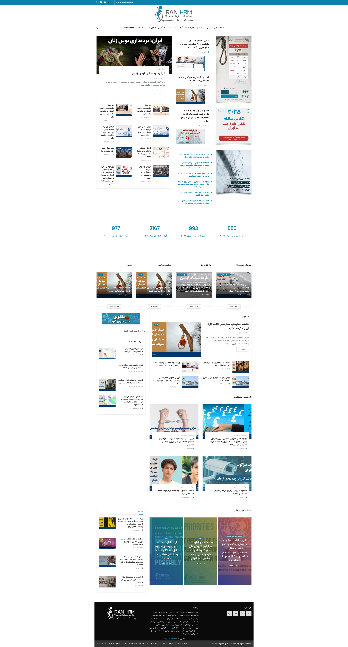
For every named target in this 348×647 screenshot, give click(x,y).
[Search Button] (98, 28)
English (129, 27)
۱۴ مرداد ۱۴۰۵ (145, 182)
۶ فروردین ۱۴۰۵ (243, 295)
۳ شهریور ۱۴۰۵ (203, 126)
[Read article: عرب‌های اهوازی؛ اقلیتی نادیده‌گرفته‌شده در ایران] (107, 353)
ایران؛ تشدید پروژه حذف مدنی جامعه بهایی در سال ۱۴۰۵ (131, 366)
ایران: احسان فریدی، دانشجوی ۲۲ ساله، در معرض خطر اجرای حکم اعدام (194, 44)
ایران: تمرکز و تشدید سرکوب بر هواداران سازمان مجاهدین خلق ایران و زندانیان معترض (176, 441)
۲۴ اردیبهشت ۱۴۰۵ (135, 386)
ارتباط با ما (142, 27)
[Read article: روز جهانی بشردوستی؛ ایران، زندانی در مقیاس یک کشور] (161, 110)
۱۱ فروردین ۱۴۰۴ (234, 566)
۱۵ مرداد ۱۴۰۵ (108, 155)
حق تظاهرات (182, 275)
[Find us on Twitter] (242, 613)
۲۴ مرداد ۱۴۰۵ (174, 369)
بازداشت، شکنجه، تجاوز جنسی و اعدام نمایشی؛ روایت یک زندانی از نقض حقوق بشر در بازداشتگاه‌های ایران (130, 522)
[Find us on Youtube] (235, 613)
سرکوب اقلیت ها (223, 275)
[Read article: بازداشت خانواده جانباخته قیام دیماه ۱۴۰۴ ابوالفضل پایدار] (174, 473)
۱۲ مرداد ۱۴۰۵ (224, 384)
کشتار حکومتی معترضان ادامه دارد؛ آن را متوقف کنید (194, 79)
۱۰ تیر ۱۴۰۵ (137, 568)
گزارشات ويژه (161, 69)
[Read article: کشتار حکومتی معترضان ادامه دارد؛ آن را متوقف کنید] (190, 96)
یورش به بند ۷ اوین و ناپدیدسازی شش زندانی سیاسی (216, 379)
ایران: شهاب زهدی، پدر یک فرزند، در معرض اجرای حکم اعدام (166, 364)
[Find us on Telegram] (229, 613)
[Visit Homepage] (174, 14)
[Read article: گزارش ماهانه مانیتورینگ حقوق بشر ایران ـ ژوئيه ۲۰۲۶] (161, 152)
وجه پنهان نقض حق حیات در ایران (107, 150)
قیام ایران (110, 643)
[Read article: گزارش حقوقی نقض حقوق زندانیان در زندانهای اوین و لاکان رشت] (190, 382)
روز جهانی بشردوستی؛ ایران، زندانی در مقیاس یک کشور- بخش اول (107, 111)
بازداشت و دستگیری (240, 435)
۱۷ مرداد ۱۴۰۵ (145, 160)
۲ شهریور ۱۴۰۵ (159, 78)
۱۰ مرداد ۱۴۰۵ (174, 387)
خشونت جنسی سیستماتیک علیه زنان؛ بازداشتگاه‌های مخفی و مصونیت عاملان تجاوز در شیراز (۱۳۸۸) (130, 561)
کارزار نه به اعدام (122, 643)
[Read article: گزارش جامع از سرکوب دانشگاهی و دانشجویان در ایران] (161, 171)
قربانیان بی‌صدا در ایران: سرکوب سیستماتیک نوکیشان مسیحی (130, 381)
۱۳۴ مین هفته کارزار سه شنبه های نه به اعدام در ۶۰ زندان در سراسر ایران (193, 202)
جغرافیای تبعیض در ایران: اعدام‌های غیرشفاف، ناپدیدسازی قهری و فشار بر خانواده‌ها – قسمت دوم (130, 400)
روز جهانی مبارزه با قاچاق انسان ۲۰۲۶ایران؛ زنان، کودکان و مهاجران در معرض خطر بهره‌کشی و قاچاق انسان (107, 175)
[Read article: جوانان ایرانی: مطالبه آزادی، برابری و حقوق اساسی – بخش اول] (124, 131)
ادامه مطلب (158, 91)
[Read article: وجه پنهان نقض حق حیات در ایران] (124, 152)
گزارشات (179, 27)
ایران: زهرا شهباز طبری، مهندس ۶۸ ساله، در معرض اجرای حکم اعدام (193, 175)
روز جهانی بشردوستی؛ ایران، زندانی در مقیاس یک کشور (143, 109)
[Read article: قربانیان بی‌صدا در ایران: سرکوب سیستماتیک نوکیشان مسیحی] (107, 385)
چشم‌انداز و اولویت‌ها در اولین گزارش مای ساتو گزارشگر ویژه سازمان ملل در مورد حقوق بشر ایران (200, 551)
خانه (185, 643)
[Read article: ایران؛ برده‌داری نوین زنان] (134, 55)
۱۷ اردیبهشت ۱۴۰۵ (135, 408)
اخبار (209, 27)
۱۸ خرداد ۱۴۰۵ (240, 497)
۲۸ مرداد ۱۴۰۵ (145, 117)
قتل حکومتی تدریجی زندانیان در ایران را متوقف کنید (217, 364)
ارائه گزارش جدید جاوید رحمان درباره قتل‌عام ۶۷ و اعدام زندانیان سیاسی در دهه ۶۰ (166, 551)
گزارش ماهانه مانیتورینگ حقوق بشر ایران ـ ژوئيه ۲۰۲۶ (144, 152)
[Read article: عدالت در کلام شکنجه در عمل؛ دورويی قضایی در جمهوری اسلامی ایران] (107, 543)
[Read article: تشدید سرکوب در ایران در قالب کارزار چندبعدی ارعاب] (227, 473)
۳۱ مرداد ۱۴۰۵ (224, 369)
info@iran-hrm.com (170, 639)
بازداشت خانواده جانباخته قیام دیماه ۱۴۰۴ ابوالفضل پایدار (176, 492)
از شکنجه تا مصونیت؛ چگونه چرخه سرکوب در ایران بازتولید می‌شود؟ (131, 580)
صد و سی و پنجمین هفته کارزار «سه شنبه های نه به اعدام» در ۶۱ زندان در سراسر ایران (195, 116)
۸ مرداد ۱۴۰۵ (137, 548)
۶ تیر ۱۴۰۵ (137, 586)
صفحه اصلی (220, 27)
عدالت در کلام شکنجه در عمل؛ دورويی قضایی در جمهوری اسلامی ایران (131, 542)
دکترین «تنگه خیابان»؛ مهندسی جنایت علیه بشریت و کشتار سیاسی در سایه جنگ (234, 288)
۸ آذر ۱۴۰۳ (205, 295)
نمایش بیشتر (114, 306)
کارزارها (190, 27)
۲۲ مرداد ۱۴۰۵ (145, 139)
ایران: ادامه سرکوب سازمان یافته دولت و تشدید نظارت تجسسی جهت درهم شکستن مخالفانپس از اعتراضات (234, 551)
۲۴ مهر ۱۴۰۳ (200, 564)
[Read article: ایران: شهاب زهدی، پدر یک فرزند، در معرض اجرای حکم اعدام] (190, 367)
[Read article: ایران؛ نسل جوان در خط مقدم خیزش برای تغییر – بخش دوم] (161, 131)
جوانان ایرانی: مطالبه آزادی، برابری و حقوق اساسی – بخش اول (107, 132)
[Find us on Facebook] (248, 613)
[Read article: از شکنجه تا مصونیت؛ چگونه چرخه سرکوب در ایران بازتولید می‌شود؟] (107, 581)
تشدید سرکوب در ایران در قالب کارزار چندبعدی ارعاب (231, 492)
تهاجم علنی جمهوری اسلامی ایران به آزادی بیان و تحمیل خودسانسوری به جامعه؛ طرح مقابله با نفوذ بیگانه (193, 184)
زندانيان (164, 643)
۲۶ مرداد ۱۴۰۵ (108, 120)
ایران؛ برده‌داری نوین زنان (148, 73)
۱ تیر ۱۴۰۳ (165, 564)
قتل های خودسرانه (137, 643)
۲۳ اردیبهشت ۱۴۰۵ (186, 497)
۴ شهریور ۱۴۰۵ (203, 52)
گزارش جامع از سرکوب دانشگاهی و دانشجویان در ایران (145, 172)
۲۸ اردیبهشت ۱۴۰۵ (135, 371)
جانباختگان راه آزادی (160, 27)
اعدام (199, 27)
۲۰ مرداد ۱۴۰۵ (108, 142)
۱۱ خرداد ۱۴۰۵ (137, 355)
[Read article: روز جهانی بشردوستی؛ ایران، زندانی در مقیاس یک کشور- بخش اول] (124, 110)
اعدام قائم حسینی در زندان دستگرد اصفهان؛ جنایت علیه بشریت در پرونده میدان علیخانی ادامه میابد (194, 165)
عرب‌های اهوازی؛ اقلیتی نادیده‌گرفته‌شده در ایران (133, 350)
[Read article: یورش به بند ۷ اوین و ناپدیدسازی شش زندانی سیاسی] (240, 382)
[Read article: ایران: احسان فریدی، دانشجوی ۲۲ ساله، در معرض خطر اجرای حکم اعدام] (190, 63)
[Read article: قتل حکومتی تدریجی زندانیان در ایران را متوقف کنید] (240, 367)
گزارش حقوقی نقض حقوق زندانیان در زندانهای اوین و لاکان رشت (166, 380)
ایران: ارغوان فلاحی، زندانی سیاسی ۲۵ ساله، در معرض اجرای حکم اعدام (194, 155)
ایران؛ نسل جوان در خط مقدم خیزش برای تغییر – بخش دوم (144, 131)
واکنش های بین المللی (234, 536)
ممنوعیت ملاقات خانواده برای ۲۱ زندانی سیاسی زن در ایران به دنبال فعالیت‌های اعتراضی (195, 288)
